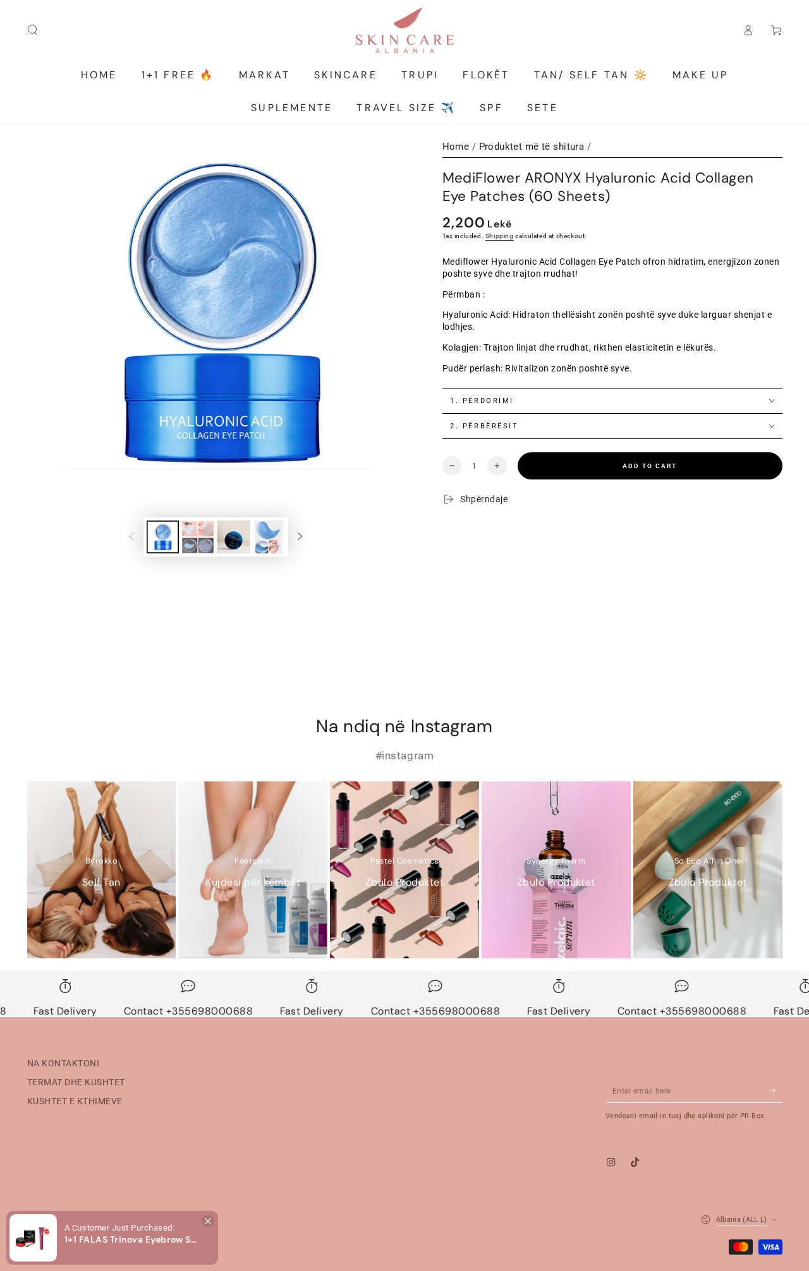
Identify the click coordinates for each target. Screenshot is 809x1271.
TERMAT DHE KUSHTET (76, 1082)
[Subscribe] (776, 1090)
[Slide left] (131, 536)
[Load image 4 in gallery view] (269, 537)
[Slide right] (300, 536)
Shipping (499, 235)
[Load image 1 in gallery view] (163, 537)
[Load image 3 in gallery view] (233, 537)
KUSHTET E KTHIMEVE (75, 1101)
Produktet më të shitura (532, 146)
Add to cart (650, 465)
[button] (208, 1221)
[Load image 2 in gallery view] (198, 537)
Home (456, 146)
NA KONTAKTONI (63, 1063)
